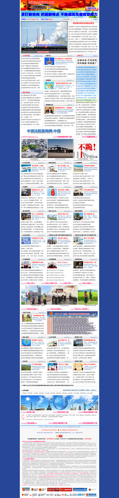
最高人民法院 (45, 415)
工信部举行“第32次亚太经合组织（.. (58, 222)
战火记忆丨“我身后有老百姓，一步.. (59, 382)
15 (65, 47)
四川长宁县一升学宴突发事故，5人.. (85, 251)
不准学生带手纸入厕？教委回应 (87, 126)
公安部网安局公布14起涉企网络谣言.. (33, 173)
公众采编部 (45, 426)
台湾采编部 (35, 393)
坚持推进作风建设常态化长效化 (84, 205)
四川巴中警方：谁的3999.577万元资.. (85, 253)
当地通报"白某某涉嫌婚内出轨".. (87, 83)
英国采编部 (52, 393)
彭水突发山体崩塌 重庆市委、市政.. (33, 253)
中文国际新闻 (26, 259)
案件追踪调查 (26, 211)
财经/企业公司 (52, 211)
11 (56, 47)
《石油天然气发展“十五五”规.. (31, 102)
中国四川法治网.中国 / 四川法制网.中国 (85, 235)
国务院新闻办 (88, 415)
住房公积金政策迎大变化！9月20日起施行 (58, 93)
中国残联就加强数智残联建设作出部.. (33, 350)
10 (54, 47)
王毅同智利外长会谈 (37, 262)
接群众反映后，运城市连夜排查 (87, 104)
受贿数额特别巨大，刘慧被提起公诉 (56, 120)
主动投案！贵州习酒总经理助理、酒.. (33, 251)
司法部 (77, 415)
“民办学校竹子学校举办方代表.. (87, 109)
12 (59, 47)
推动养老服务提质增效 (29, 78)
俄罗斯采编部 (83, 393)
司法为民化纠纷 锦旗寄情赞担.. (31, 58)
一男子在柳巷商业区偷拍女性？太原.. (33, 207)
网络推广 (95, 55)
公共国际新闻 (52, 259)
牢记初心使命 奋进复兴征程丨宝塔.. (85, 176)
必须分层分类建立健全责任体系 (32, 61)
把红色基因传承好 (89, 190)
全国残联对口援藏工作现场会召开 (32, 348)
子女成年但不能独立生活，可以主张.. (59, 178)
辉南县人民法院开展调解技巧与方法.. (85, 229)
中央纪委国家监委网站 (36, 415)
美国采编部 (41, 393)
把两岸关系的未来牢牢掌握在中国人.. (85, 350)
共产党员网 (28, 415)
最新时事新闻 (26, 92)
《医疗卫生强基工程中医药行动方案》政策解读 (83, 34)
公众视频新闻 (78, 162)
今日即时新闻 (26, 55)
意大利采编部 (76, 393)
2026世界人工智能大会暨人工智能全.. (33, 280)
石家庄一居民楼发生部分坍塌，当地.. (33, 205)
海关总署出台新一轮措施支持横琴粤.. (85, 355)
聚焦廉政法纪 (49, 104)
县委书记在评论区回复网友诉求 (87, 131)
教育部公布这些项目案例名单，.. (32, 85)
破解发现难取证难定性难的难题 (32, 110)
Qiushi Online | (29, 419)
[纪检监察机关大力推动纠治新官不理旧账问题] (59, 16)
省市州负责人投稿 (38, 55)
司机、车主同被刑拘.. (38, 214)
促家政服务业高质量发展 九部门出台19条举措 (83, 41)
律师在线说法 (52, 162)
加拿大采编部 (90, 393)
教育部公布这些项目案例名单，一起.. (59, 350)
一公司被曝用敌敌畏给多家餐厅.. (32, 70)
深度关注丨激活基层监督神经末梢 (58, 205)
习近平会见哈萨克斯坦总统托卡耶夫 (56, 76)
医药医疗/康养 (78, 361)
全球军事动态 (78, 259)
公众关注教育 (52, 337)
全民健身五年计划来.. (38, 238)
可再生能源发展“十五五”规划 (31, 124)
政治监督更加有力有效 (54, 202)
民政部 (73, 415)
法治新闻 (25, 186)
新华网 (31, 416)
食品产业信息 (26, 312)
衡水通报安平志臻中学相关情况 (87, 90)
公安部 (70, 415)
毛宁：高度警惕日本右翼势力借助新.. (33, 277)
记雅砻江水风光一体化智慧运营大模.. (59, 229)
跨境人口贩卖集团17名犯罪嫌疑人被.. (33, 227)
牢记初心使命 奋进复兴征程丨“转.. (84, 181)
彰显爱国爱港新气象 (90, 340)
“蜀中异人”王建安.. (63, 364)
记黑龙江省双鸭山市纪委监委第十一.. (59, 372)
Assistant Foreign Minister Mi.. (56, 277)
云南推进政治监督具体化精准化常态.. (59, 253)
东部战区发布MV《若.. (90, 262)
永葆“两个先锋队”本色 (81, 173)
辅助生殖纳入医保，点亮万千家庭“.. (85, 374)
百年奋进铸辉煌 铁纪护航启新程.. (58, 374)
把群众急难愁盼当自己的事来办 (32, 97)
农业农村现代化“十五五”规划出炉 (32, 379)
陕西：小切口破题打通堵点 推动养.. (58, 246)
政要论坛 (48, 55)
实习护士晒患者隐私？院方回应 (87, 76)
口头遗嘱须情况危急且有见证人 (32, 68)
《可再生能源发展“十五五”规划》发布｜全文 (83, 36)
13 (61, 47)
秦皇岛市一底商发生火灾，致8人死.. (32, 198)
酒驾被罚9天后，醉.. (37, 190)
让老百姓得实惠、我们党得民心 (32, 114)
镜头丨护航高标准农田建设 (30, 382)
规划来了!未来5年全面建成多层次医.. (85, 372)
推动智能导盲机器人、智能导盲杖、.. (33, 355)
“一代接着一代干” (28, 117)
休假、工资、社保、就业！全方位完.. (33, 256)
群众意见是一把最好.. (64, 190)
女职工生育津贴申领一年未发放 (87, 102)
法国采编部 (70, 393)
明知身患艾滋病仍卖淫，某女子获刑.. (33, 224)
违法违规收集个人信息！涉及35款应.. (33, 181)
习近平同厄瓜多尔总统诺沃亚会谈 (55, 66)
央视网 (34, 416)
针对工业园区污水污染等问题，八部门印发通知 (83, 31)
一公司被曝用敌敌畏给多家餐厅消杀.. (33, 323)
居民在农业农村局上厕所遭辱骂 (87, 133)
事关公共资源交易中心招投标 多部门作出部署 (83, 44)
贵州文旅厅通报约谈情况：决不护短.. (59, 256)
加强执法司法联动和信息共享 (31, 107)
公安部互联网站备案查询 (53, 416)
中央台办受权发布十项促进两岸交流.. (85, 353)
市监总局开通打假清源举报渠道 (87, 114)
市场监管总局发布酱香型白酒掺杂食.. (33, 326)
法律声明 (51, 426)
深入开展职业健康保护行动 (30, 122)
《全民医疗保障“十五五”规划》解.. (85, 377)
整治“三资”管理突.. (89, 238)
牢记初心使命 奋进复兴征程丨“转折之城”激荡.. (24, 49)
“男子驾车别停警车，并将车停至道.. (32, 202)
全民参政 (51, 186)
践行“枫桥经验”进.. (89, 214)
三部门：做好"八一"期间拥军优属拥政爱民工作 (83, 39)
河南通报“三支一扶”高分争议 (86, 93)
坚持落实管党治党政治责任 (83, 23)
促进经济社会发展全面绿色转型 (32, 112)
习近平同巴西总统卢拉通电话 (54, 71)
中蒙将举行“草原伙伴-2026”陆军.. (84, 272)
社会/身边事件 (26, 235)
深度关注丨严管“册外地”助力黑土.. (32, 377)
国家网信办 (81, 415)
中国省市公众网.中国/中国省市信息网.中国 (60, 235)
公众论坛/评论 (78, 186)
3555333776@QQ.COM (33, 19)
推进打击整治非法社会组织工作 (32, 119)
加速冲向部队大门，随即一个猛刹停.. (85, 277)
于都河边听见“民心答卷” (30, 95)
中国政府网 (58, 415)
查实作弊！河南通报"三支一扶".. (87, 86)
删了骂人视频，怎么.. (64, 165)
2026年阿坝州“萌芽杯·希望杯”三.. (31, 246)
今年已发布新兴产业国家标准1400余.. (33, 328)
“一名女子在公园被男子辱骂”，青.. (32, 200)
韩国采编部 (64, 393)
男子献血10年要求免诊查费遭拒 (87, 116)
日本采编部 (47, 393)
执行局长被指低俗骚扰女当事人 (87, 81)
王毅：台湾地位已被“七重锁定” (84, 358)
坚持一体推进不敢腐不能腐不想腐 (84, 200)
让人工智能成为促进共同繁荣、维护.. (33, 183)
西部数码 (61, 416)
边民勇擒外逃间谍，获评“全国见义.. (85, 275)
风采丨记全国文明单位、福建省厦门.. (59, 248)
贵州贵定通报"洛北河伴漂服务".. (87, 88)
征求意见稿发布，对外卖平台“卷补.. (58, 198)
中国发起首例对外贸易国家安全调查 (32, 275)
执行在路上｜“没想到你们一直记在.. (85, 231)
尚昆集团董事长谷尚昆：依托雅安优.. (59, 227)
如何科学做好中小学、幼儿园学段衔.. (59, 348)
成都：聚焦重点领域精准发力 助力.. (85, 248)
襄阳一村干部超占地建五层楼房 (87, 119)
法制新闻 (48, 80)
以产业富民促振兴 (37, 364)
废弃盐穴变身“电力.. (63, 214)
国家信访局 (93, 415)
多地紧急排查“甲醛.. (39, 315)
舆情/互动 (80, 55)
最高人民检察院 (51, 415)
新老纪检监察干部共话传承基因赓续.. (59, 377)
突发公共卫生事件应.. (90, 364)
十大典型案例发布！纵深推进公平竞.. (33, 231)
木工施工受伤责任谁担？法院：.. (32, 80)
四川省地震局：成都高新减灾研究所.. (85, 246)
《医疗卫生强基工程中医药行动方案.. (85, 382)
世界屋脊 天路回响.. (89, 165)
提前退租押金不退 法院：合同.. (31, 87)
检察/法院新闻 (78, 211)
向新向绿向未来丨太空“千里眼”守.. (58, 224)
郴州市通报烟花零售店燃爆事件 (87, 124)
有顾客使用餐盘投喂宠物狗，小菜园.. (33, 333)
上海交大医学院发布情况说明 (56, 355)
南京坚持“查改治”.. (63, 238)
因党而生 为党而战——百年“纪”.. (84, 178)
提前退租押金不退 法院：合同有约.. (58, 183)
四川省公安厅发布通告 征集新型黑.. (85, 256)
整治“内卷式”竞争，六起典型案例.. (32, 222)
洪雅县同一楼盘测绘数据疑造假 (87, 107)
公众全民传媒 (26, 162)
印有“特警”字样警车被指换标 (86, 74)
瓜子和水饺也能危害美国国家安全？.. (33, 270)
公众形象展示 (52, 361)
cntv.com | (52, 419)
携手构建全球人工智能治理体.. (63, 58)
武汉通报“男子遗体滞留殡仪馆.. (87, 72)
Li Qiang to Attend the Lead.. (56, 272)
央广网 (38, 416)
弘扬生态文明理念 (80, 202)
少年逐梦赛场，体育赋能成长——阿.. (59, 353)
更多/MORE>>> (70, 55)
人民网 (27, 416)
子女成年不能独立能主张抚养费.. (32, 75)
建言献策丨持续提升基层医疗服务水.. (59, 207)
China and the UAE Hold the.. (56, 270)
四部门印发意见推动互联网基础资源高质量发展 (83, 49)
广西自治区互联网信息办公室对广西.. (33, 176)
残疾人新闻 (26, 337)
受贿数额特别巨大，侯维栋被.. (63, 107)
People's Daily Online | (38, 419)
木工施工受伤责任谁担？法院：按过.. (59, 181)
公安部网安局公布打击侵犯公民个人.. (33, 178)
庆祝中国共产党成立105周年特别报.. (59, 379)
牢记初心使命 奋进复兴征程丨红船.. (85, 183)
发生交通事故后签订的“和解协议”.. (58, 173)
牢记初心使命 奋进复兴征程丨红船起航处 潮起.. (47, 49)
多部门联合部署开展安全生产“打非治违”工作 (83, 51)
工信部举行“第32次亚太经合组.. (32, 83)
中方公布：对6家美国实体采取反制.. (32, 272)
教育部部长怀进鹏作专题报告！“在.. (58, 358)
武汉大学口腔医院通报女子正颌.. (87, 95)
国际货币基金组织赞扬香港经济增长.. (85, 348)
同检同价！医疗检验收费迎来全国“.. (85, 379)
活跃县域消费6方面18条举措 (31, 105)
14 (63, 47)
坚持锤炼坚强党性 (80, 207)
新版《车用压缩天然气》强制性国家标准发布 (59, 91)
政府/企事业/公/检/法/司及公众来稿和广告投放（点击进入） (80, 390)
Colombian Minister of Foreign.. (56, 275)
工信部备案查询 (43, 416)
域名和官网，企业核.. (38, 165)
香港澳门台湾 (78, 337)
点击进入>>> (51, 19)
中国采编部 (24, 393)
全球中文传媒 (34, 4)
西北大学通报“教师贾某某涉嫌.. (87, 121)
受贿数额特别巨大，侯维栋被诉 (86, 305)
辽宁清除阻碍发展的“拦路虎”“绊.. (58, 251)
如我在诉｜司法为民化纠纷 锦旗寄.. (85, 222)
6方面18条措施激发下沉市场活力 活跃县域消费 (83, 29)
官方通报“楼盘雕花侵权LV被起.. (87, 100)
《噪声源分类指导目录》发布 (63, 83)
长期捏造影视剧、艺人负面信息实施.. (33, 229)
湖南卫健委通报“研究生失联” (86, 128)
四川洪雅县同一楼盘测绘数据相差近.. (59, 200)
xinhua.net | (46, 419)
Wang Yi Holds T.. (63, 262)
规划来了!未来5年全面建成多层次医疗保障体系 (83, 26)
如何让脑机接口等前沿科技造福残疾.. (33, 358)
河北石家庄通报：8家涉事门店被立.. (32, 372)
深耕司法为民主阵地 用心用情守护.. (85, 227)
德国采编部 (58, 393)
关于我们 (40, 426)
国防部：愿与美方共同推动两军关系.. (85, 270)
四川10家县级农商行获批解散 (56, 231)
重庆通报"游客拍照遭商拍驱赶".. (87, 67)
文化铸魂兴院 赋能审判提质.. (31, 63)
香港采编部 (29, 393)
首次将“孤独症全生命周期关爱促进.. (32, 353)
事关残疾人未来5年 (37, 340)
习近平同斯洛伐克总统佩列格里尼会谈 (57, 69)
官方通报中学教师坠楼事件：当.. (87, 112)
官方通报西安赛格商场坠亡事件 (87, 79)
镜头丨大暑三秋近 (27, 248)
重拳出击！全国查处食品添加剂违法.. (33, 330)
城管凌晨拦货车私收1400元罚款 (87, 69)
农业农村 (25, 361)
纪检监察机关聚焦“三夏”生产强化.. (32, 374)
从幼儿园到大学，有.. (64, 340)
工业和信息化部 (64, 415)
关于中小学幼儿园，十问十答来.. (32, 73)
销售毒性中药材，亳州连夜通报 (87, 97)
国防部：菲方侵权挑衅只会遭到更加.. (85, 280)
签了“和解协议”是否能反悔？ (31, 66)
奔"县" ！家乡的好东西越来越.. (31, 100)
